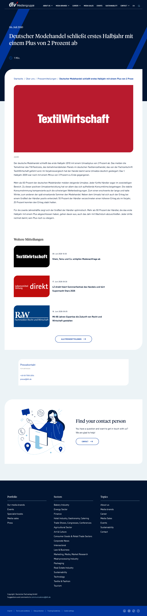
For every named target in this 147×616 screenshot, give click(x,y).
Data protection (39, 611)
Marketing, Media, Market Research (71, 554)
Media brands (107, 509)
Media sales (13, 518)
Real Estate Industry (63, 567)
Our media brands (16, 504)
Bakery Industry (61, 504)
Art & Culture (60, 531)
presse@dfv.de (25, 379)
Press (10, 522)
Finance (58, 513)
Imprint (9, 611)
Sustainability (60, 572)
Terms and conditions (23, 611)
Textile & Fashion (62, 581)
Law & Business (61, 549)
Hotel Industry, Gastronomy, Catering (71, 518)
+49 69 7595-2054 (27, 375)
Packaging (59, 563)
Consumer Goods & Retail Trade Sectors (73, 536)
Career (103, 513)
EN (134, 5)
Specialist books (15, 513)
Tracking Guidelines (53, 611)
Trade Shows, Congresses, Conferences (72, 522)
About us (104, 504)
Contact (104, 531)
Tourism (58, 585)
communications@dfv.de (41, 597)
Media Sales (106, 518)
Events (10, 509)
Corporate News (61, 540)
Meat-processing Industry (66, 558)
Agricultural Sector (63, 527)
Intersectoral (60, 545)
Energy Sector (60, 509)
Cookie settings (69, 611)
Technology (59, 576)
